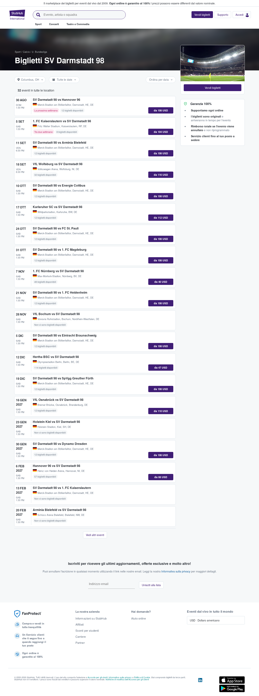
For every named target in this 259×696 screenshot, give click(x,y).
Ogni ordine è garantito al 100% (129, 3)
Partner (80, 642)
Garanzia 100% (201, 104)
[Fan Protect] (28, 614)
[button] (212, 87)
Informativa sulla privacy (175, 571)
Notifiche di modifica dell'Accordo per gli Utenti (127, 679)
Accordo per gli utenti (98, 677)
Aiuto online (138, 618)
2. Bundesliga (39, 52)
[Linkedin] (200, 685)
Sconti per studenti (87, 630)
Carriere (80, 636)
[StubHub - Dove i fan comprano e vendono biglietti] (17, 14)
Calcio (26, 52)
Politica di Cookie (142, 677)
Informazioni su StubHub (91, 618)
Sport (18, 52)
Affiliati (79, 624)
